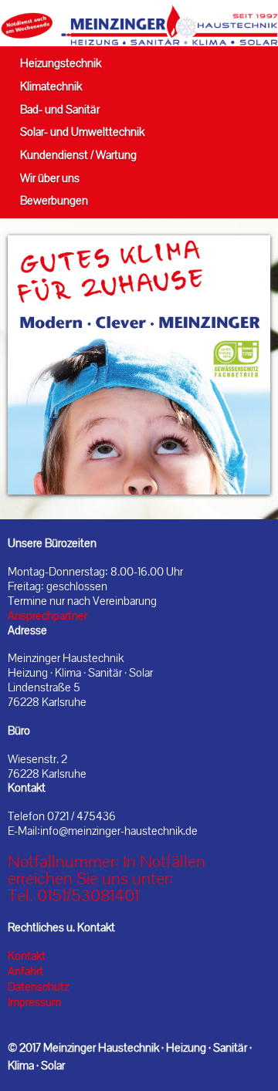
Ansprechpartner (47, 615)
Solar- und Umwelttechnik (82, 131)
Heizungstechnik (60, 63)
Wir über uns (50, 178)
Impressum (34, 1002)
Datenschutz (38, 987)
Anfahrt (25, 971)
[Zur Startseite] (139, 23)
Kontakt (27, 956)
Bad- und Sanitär (60, 109)
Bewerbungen (54, 200)
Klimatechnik (51, 86)
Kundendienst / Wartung (78, 154)
